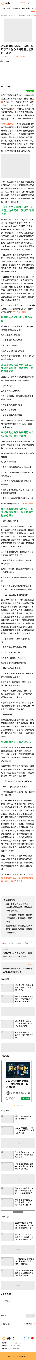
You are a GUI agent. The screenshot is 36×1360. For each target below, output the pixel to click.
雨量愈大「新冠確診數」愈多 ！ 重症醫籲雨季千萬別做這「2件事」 (24, 999)
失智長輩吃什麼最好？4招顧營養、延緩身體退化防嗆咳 (24, 1154)
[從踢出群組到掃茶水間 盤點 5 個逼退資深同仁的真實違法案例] (7, 1273)
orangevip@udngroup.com (18, 1343)
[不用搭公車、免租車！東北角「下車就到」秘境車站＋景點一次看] (7, 1237)
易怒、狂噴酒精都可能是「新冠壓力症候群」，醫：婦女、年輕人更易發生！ (18, 877)
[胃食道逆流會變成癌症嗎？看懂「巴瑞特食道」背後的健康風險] (7, 1166)
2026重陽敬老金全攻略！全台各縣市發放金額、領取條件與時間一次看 (24, 1225)
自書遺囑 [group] (22, 15)
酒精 (19, 943)
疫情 (26, 943)
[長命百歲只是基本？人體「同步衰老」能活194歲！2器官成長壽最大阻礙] (7, 1191)
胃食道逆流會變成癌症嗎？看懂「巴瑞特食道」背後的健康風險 (24, 1166)
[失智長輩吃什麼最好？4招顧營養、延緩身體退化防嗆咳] (7, 1155)
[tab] (14, 1105)
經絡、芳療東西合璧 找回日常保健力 (24, 1117)
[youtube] (32, 1338)
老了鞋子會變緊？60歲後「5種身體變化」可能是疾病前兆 (24, 1130)
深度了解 (26, 1098)
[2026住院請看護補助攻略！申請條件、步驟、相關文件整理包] (7, 1261)
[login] (29, 3)
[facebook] (24, 1338)
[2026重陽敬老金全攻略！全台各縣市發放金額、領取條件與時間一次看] (7, 1226)
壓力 (12, 943)
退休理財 (7, 8)
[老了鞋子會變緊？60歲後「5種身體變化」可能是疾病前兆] (7, 1130)
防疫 (4, 943)
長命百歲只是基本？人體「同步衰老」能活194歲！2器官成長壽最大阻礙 (25, 1190)
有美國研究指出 (8, 124)
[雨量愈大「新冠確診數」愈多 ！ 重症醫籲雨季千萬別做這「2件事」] (7, 999)
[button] (33, 3)
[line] (28, 1338)
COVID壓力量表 (19, 312)
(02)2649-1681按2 (15, 1346)
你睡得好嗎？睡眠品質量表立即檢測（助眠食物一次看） (24, 987)
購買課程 (23, 3)
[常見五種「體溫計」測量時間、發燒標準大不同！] (7, 1035)
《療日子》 (15, 874)
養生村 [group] (4, 15)
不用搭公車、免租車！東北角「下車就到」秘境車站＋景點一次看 (24, 1237)
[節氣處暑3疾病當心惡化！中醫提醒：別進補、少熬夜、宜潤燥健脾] (7, 1202)
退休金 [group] (12, 15)
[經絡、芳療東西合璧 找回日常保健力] (7, 1119)
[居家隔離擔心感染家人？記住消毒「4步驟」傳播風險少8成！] (7, 1024)
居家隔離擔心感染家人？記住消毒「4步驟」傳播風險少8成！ (24, 1023)
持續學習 (16, 8)
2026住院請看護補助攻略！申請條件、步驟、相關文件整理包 (24, 1261)
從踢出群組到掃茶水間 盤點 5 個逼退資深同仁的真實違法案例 (24, 1272)
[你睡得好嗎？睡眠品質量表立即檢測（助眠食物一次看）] (7, 988)
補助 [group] (30, 15)
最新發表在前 (28, 1324)
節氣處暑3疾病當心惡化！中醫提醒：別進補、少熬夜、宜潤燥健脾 (24, 1202)
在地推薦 (26, 8)
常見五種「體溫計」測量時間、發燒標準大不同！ (24, 1035)
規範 (2, 1315)
